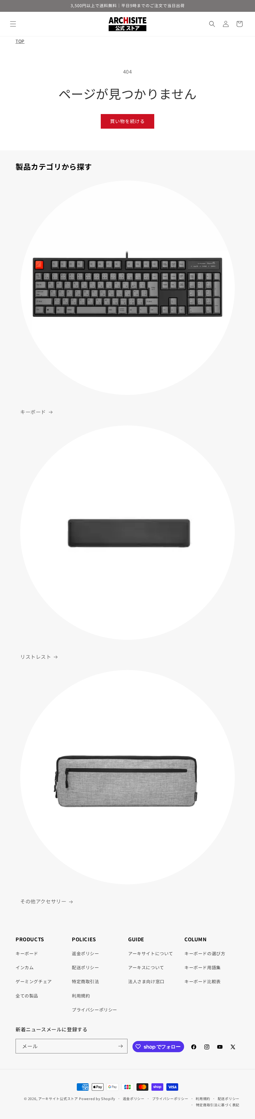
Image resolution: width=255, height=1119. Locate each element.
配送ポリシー (85, 967)
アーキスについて (146, 967)
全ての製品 (27, 996)
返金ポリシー (85, 953)
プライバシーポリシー (94, 1010)
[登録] (120, 1046)
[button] (13, 24)
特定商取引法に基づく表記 (217, 1104)
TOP (20, 41)
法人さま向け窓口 (146, 981)
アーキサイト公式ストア (58, 1098)
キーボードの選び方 (204, 953)
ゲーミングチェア (34, 981)
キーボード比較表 (202, 981)
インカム (25, 967)
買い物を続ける (127, 121)
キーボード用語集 (202, 967)
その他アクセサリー (43, 901)
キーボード (33, 411)
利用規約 (81, 996)
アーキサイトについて (150, 953)
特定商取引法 (85, 981)
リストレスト (35, 656)
